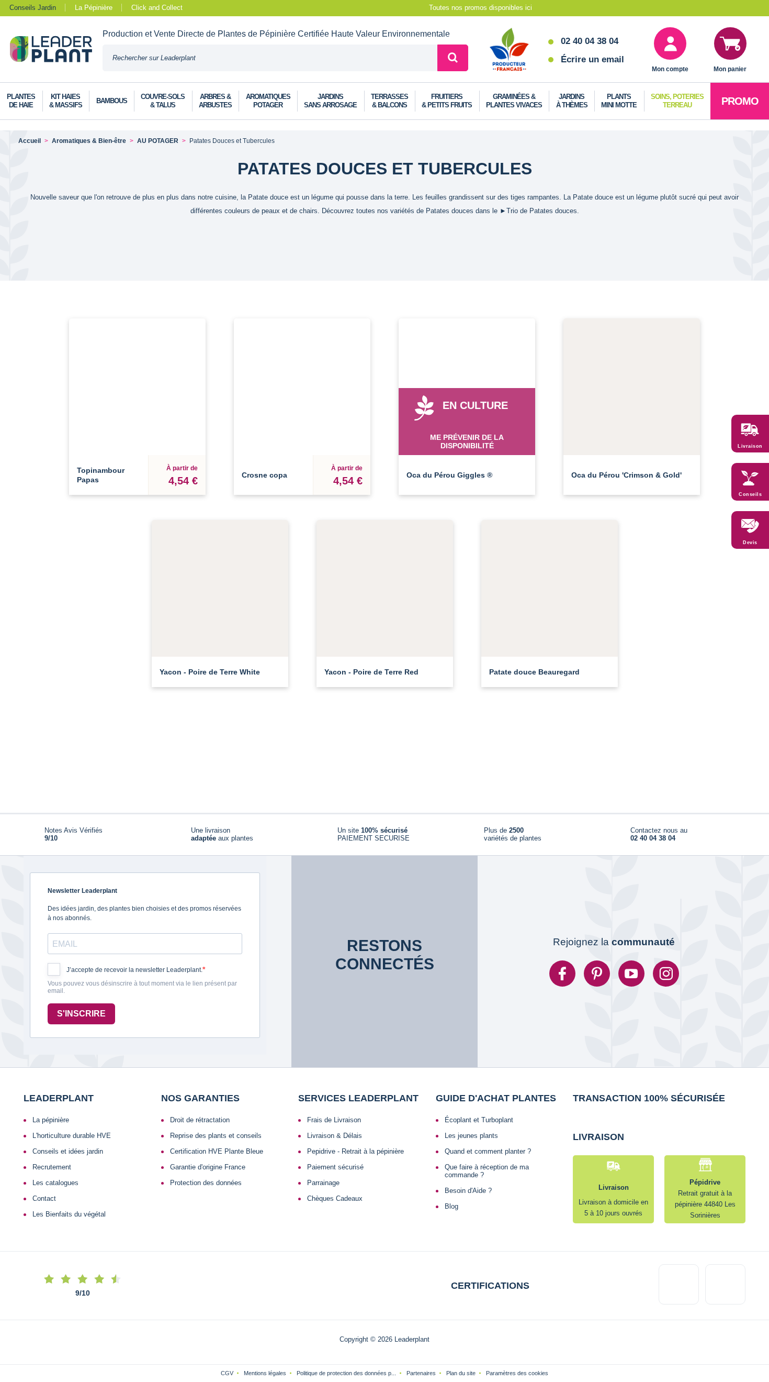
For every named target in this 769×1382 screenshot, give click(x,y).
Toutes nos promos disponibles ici (480, 8)
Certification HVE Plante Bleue (216, 1151)
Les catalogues (55, 1183)
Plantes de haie (21, 101)
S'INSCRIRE (81, 1013)
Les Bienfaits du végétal (69, 1214)
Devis (750, 542)
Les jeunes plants (471, 1136)
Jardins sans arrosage (330, 101)
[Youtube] (631, 973)
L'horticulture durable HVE (71, 1136)
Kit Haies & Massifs (65, 101)
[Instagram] (666, 973)
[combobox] (270, 58)
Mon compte (670, 69)
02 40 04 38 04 (589, 41)
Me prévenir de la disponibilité (467, 441)
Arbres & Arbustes (215, 101)
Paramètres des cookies (517, 1373)
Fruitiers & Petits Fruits (447, 101)
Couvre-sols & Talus (163, 101)
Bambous (111, 101)
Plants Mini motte (619, 101)
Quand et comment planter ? (488, 1151)
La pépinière (50, 1120)
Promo (740, 101)
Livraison (750, 446)
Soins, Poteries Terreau (677, 101)
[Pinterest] (597, 973)
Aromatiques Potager (268, 101)
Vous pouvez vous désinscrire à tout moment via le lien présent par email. (142, 987)
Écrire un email (592, 59)
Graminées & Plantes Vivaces (514, 101)
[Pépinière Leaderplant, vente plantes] (56, 50)
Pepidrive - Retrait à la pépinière (355, 1151)
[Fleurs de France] (509, 50)
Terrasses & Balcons (389, 101)
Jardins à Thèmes (571, 101)
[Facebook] (562, 973)
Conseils (750, 494)
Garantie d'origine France (207, 1167)
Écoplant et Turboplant (479, 1120)
